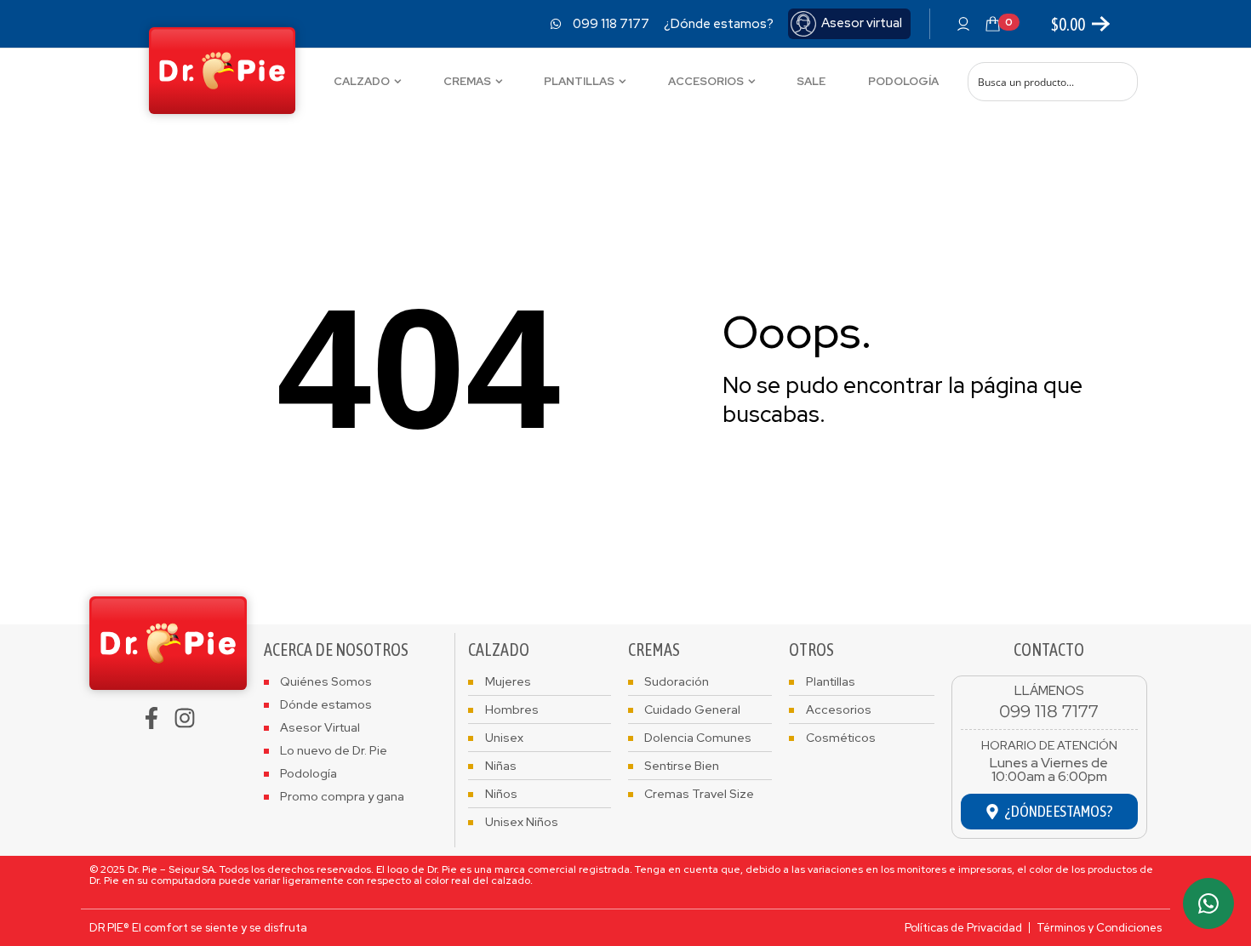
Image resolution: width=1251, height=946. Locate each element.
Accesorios (706, 81)
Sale (811, 81)
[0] (992, 24)
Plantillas (579, 81)
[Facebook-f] (151, 718)
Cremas (467, 81)
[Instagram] (185, 718)
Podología (903, 81)
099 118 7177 (1049, 711)
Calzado (362, 81)
